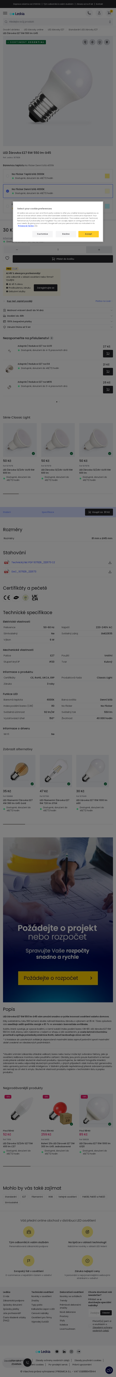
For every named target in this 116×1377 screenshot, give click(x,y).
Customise (42, 234)
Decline (65, 234)
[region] (58, 221)
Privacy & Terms (26, 226)
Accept (88, 234)
